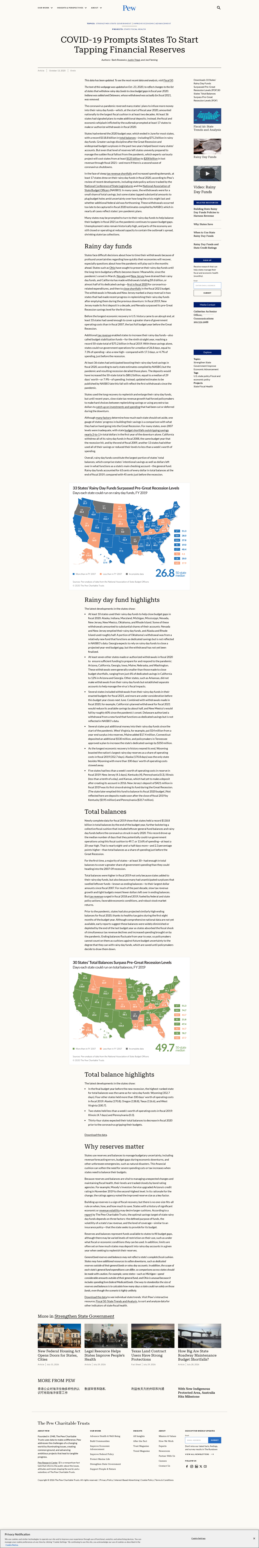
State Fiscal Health (203, 386)
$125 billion (133, 158)
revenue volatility (109, 1210)
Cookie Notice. (12, 1545)
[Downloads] (219, 76)
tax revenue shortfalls (119, 173)
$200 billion (151, 158)
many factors (103, 417)
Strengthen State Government (84, 1316)
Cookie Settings (198, 1538)
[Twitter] (200, 1466)
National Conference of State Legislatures (109, 186)
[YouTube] (205, 1466)
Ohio (112, 267)
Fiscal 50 (168, 80)
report (88, 1214)
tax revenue (104, 335)
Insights (137, 1431)
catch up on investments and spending (118, 406)
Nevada (121, 276)
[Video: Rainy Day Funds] (207, 173)
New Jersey (137, 276)
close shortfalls (132, 288)
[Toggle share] (211, 76)
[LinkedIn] (196, 1466)
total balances (127, 137)
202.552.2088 (201, 322)
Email (196, 280)
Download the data (96, 1134)
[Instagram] (192, 1466)
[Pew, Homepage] (129, 8)
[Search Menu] (218, 7)
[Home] (63, 1423)
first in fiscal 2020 (137, 284)
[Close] (254, 1538)
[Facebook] (187, 1466)
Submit (207, 293)
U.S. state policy (202, 376)
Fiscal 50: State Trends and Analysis (116, 1301)
